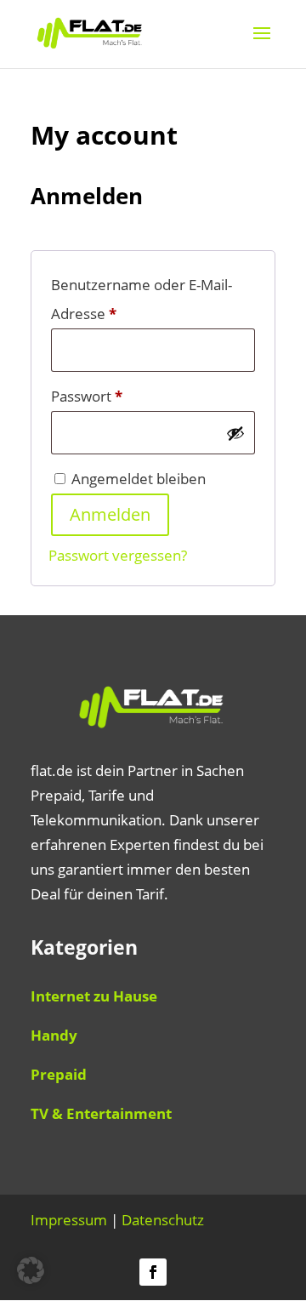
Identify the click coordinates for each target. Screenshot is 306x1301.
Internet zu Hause (94, 996)
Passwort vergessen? (117, 555)
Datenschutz (163, 1220)
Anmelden (110, 514)
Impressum (69, 1220)
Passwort (125, 395)
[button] (30, 1270)
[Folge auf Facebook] (153, 1272)
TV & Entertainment (101, 1113)
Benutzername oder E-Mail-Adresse (141, 299)
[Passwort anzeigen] (235, 433)
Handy (54, 1035)
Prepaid (59, 1074)
